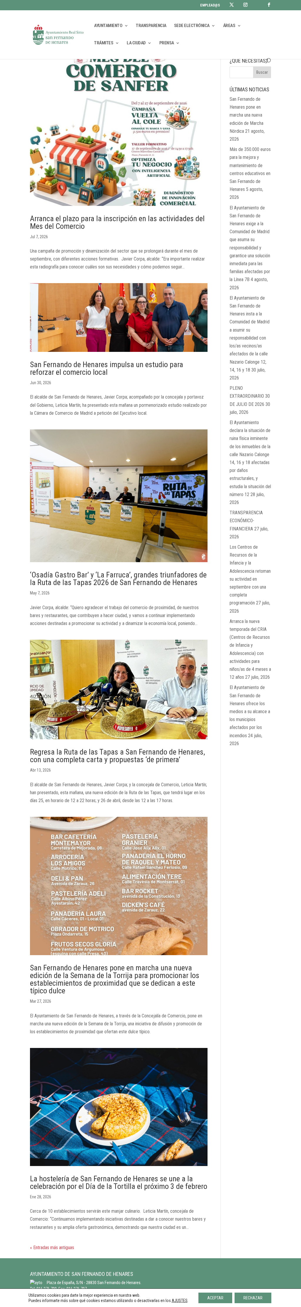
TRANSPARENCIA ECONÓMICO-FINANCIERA (246, 520)
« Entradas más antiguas (52, 1247)
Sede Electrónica (192, 25)
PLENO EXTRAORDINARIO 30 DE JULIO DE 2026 (250, 396)
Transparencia (151, 25)
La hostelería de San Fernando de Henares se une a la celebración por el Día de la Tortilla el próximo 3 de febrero (118, 1182)
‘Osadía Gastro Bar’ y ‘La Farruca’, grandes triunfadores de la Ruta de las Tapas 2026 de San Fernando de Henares (118, 578)
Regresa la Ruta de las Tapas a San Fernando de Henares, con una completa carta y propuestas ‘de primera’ (117, 755)
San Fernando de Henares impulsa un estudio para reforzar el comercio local (106, 368)
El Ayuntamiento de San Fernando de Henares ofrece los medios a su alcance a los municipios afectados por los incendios (250, 711)
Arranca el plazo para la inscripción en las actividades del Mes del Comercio (117, 222)
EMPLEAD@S (210, 5)
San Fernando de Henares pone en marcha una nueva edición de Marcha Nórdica (246, 115)
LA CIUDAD (136, 43)
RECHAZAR (252, 1298)
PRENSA (166, 43)
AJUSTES (180, 1300)
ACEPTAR (215, 1298)
